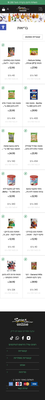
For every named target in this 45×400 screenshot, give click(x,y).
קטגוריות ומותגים (32, 37)
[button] (3, 27)
